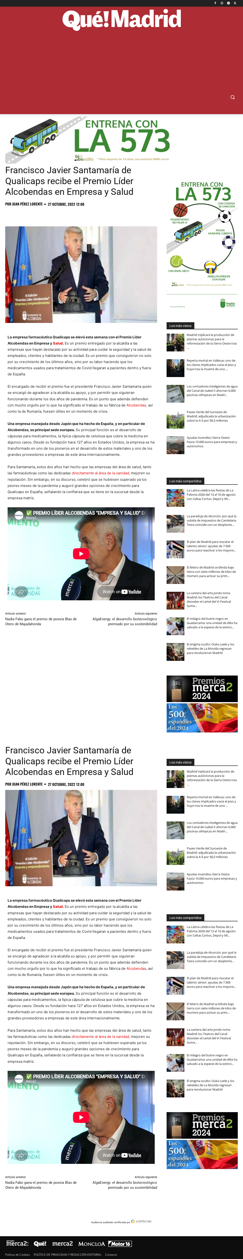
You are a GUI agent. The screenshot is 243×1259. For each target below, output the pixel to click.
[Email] (75, 214)
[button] (232, 97)
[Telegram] (228, 3)
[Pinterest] (32, 214)
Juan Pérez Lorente (27, 204)
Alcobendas (136, 405)
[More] (87, 214)
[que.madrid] (121, 20)
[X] (235, 3)
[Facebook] (215, 3)
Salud (58, 343)
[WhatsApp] (42, 214)
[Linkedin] (64, 214)
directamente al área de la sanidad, (100, 473)
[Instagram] (222, 3)
